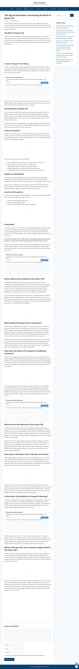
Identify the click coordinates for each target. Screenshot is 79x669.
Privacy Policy (53, 8)
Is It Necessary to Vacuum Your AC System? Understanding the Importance (64, 61)
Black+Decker (19, 8)
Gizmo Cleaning (39, 3)
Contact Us (45, 8)
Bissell (12, 8)
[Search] (72, 15)
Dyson (25, 8)
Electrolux (32, 8)
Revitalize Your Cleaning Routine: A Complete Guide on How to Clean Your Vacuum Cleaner (64, 55)
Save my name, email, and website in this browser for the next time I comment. (25, 655)
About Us (38, 8)
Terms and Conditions (63, 8)
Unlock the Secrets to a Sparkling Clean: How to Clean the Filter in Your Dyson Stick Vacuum (65, 32)
